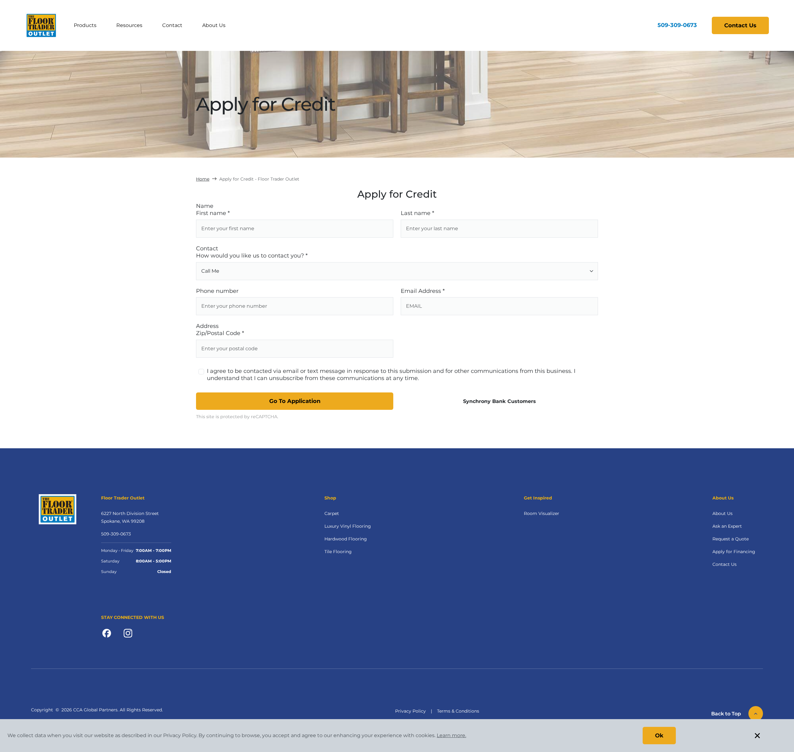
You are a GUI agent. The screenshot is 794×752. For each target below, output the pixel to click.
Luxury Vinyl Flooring (347, 526)
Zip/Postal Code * (220, 333)
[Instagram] (127, 632)
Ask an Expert (727, 526)
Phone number (217, 291)
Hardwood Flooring (345, 539)
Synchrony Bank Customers (499, 401)
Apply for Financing (733, 551)
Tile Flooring (338, 551)
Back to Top (726, 714)
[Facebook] (106, 632)
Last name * (417, 213)
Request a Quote (730, 539)
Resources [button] (129, 25)
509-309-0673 (677, 25)
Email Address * (423, 291)
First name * (213, 213)
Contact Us (740, 25)
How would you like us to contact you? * (252, 255)
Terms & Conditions (458, 711)
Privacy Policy (410, 711)
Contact (172, 25)
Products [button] (85, 25)
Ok (659, 735)
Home (202, 179)
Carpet (331, 513)
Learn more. (451, 735)
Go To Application (294, 401)
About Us (213, 25)
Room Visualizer (541, 513)
